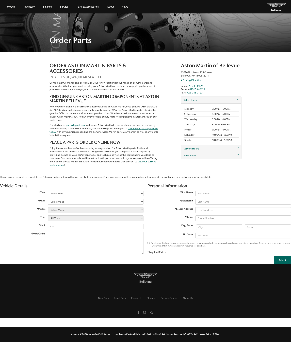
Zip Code (188, 234)
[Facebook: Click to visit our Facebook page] (138, 312)
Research (136, 298)
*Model (41, 208)
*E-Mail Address (184, 208)
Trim (42, 217)
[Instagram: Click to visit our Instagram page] (145, 312)
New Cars (103, 298)
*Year (42, 192)
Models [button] (11, 6)
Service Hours (191, 148)
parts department (76, 125)
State (190, 225)
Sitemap (106, 334)
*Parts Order (38, 233)
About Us (188, 298)
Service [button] (64, 6)
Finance (151, 298)
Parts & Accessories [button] (88, 6)
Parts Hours (190, 155)
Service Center (169, 298)
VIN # (42, 225)
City (183, 225)
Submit (283, 260)
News (125, 6)
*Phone (189, 217)
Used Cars (120, 298)
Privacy (115, 334)
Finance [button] (47, 6)
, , (187, 225)
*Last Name (186, 200)
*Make (41, 200)
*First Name (186, 192)
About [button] (110, 6)
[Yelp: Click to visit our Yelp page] (151, 312)
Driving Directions (192, 80)
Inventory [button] (29, 6)
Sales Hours (190, 100)
